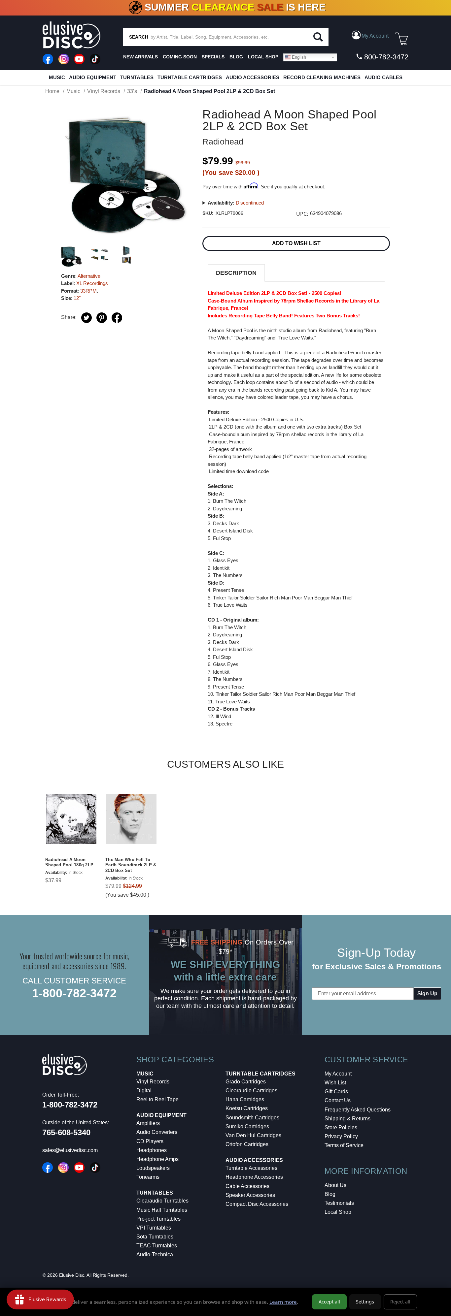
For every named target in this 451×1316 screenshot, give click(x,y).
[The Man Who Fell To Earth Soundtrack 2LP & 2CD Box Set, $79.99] (131, 819)
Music (57, 77)
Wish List (335, 1082)
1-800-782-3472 (74, 993)
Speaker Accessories (250, 1195)
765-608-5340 (66, 1132)
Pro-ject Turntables (158, 1219)
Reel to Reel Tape (157, 1099)
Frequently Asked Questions (358, 1109)
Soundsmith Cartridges (252, 1117)
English (298, 56)
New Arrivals (140, 56)
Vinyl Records (152, 1081)
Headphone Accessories (254, 1177)
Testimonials (339, 1203)
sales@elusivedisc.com (70, 1150)
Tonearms (147, 1177)
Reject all (400, 1302)
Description (236, 273)
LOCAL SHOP (263, 56)
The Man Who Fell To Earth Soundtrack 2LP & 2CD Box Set (130, 865)
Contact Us (338, 1100)
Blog (330, 1194)
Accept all (329, 1302)
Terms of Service (344, 1145)
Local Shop (338, 1212)
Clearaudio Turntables (162, 1201)
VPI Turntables (153, 1228)
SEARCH (138, 37)
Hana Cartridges (245, 1099)
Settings (365, 1302)
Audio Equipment (92, 77)
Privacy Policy (341, 1136)
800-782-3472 (385, 57)
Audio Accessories (252, 77)
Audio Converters (156, 1132)
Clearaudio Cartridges (251, 1090)
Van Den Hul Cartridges (253, 1135)
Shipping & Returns (347, 1118)
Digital (144, 1090)
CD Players (149, 1141)
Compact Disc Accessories (257, 1204)
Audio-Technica (154, 1254)
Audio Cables (383, 77)
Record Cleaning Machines (322, 77)
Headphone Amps (157, 1159)
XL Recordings (92, 283)
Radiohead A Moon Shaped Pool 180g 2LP (69, 862)
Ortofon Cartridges (247, 1144)
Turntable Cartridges (189, 77)
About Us (335, 1185)
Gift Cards (336, 1091)
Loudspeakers (153, 1168)
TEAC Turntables (156, 1245)
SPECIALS (213, 56)
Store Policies (341, 1127)
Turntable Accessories (251, 1168)
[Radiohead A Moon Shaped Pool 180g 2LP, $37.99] (71, 819)
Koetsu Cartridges (247, 1108)
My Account (338, 1073)
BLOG (236, 56)
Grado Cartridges (246, 1081)
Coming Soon (180, 56)
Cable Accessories (247, 1186)
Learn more (283, 1302)
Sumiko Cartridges (247, 1126)
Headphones (151, 1150)
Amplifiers (148, 1123)
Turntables (137, 77)
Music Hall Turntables (161, 1210)
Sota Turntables (154, 1236)
